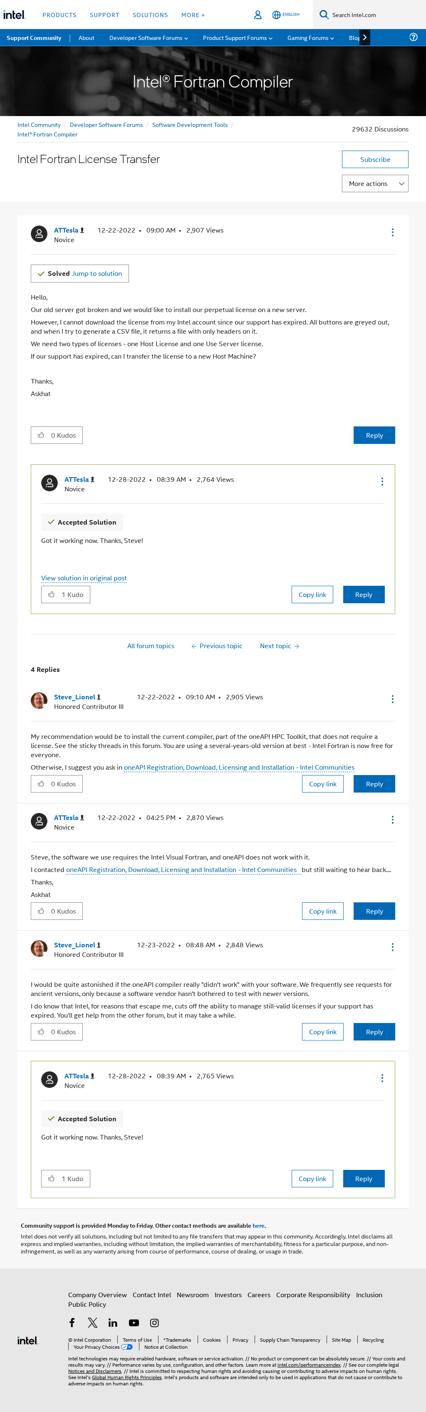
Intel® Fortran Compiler (47, 133)
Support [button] (104, 14)
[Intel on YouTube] (134, 1323)
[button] (392, 232)
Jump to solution (85, 273)
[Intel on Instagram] (154, 1323)
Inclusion (369, 1294)
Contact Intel (152, 1294)
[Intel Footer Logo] (27, 1339)
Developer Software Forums (106, 124)
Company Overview (97, 1294)
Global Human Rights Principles (127, 1377)
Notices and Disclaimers (94, 1371)
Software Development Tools (190, 124)
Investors (228, 1294)
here (259, 1225)
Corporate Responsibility (313, 1294)
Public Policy (87, 1304)
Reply (374, 435)
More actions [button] (368, 183)
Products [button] (59, 14)
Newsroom (193, 1294)
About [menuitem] (86, 37)
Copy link (312, 594)
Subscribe (375, 159)
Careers (259, 1294)
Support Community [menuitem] (34, 37)
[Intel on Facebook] (72, 1323)
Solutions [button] (150, 14)
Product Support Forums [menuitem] (235, 37)
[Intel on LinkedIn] (113, 1323)
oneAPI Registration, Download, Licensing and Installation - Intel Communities (239, 767)
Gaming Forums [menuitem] (308, 37)
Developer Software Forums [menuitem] (146, 37)
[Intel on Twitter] (93, 1323)
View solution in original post (84, 577)
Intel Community (39, 124)
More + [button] (193, 14)
